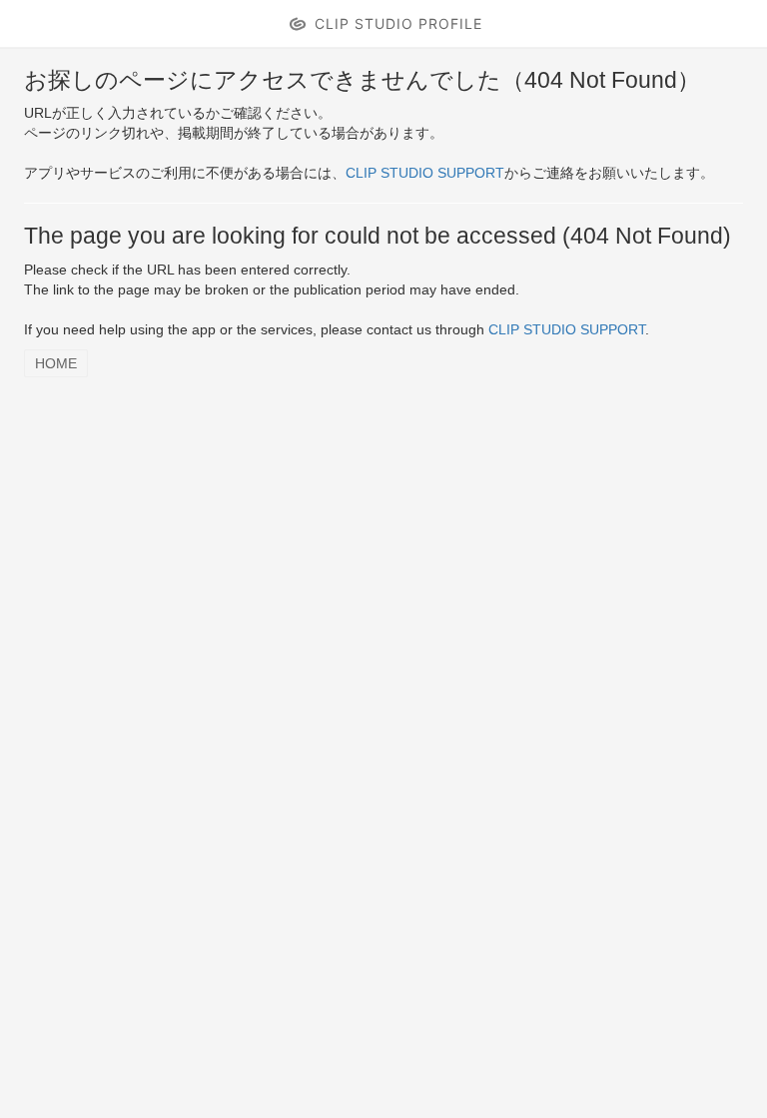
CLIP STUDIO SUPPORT (425, 173)
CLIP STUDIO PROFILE (398, 23)
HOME (56, 363)
